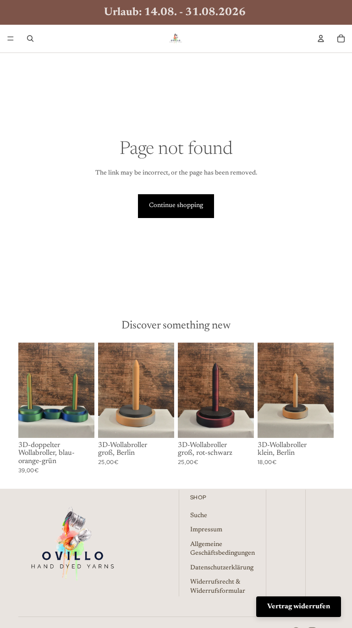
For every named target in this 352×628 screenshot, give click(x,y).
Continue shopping (176, 205)
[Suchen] (30, 38)
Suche (198, 516)
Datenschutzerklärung (221, 568)
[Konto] (321, 38)
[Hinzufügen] (80, 423)
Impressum (206, 530)
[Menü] (10, 38)
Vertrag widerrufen (298, 606)
